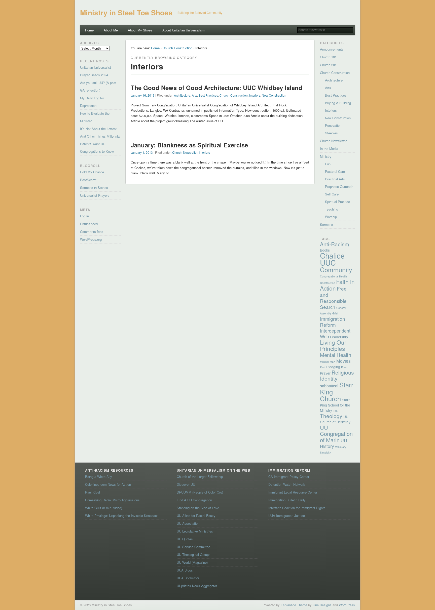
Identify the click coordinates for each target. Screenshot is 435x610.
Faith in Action (337, 284)
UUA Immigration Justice (286, 515)
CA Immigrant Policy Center (288, 476)
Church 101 (328, 57)
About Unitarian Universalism (183, 30)
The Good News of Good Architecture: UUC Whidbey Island (216, 87)
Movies (343, 361)
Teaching (331, 209)
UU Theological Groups (193, 554)
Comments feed (91, 231)
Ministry (326, 156)
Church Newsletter (184, 152)
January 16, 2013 (143, 95)
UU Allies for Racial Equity (196, 515)
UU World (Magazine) (192, 562)
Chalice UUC (332, 259)
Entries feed (89, 223)
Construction (327, 283)
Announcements (332, 49)
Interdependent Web (335, 334)
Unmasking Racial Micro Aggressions (112, 500)
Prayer (325, 373)
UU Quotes (185, 539)
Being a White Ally (98, 476)
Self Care (332, 194)
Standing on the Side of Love (198, 507)
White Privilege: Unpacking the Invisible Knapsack (122, 515)
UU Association (188, 523)
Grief (335, 313)
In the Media (329, 148)
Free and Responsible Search (333, 297)
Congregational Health (333, 276)
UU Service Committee (193, 546)
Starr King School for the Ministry (335, 405)
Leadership (339, 336)
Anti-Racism (334, 244)
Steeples (331, 133)
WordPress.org (91, 239)
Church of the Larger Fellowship (200, 476)
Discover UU (186, 484)
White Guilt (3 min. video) (103, 507)
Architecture (182, 95)
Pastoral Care (335, 171)
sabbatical (329, 386)
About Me (111, 30)
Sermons (326, 224)
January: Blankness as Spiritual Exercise (189, 145)
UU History (333, 443)
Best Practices (208, 95)
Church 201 (328, 64)
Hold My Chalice (92, 172)
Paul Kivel (92, 492)
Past (322, 367)
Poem (344, 367)
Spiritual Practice (337, 201)
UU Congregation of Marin (336, 433)
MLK (332, 361)
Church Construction (177, 48)
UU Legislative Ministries (195, 531)
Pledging (333, 366)
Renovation (333, 125)
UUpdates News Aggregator (197, 585)
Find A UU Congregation (194, 500)
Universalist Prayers (95, 195)
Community (336, 269)
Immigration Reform (332, 321)
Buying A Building (338, 102)
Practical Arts (335, 179)
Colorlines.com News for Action (108, 484)
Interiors (254, 95)
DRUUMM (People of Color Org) (200, 492)
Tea (335, 411)
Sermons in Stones (94, 187)
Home (89, 30)
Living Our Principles (333, 345)
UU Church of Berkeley (335, 419)
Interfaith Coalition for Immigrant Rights (296, 507)
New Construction (274, 95)
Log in (84, 216)
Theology (331, 416)
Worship (331, 216)
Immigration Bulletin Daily (287, 500)
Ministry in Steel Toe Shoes (126, 12)
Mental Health (335, 354)
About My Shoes (140, 30)
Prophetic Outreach (339, 186)
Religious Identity (337, 375)
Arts (194, 95)
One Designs (322, 604)
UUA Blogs (185, 570)
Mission (324, 361)
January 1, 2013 (142, 152)
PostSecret (88, 179)
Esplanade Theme (294, 604)
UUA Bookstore (188, 578)
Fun (328, 163)
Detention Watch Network (286, 484)
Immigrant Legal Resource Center (292, 492)
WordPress (347, 604)
